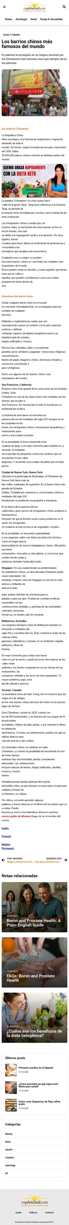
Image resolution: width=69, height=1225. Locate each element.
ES (6, 1173)
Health (8, 1149)
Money (8, 1134)
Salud (33, 19)
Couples (9, 1157)
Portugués (8, 848)
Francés (6, 836)
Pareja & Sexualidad (51, 19)
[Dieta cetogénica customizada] (34, 196)
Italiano (6, 844)
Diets (8, 1141)
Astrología (21, 19)
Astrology (10, 1165)
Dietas (8, 19)
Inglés (5, 828)
